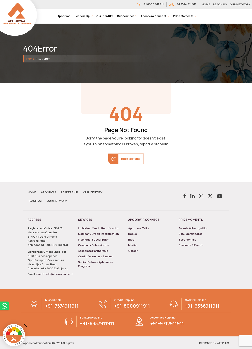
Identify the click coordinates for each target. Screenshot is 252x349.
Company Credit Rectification (98, 234)
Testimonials (187, 239)
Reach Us (35, 201)
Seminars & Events (191, 245)
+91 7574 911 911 (185, 4)
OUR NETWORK (240, 4)
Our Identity (104, 16)
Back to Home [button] (131, 159)
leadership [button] (82, 16)
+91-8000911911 (132, 306)
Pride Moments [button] (183, 16)
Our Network (57, 201)
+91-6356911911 (202, 306)
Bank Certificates (190, 234)
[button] (92, 16)
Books (132, 234)
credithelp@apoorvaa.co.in (54, 274)
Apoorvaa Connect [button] (153, 16)
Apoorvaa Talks (138, 228)
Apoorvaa (64, 16)
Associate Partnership (93, 251)
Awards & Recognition (193, 228)
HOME (206, 4)
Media (132, 245)
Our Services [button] (125, 16)
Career (133, 251)
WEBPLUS (223, 343)
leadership (69, 192)
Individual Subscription (93, 239)
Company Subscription (93, 245)
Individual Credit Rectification (98, 228)
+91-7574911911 (62, 306)
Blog (131, 239)
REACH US (220, 4)
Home (30, 59)
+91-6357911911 (97, 323)
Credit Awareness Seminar (96, 256)
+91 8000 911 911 (153, 4)
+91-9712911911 (167, 323)
